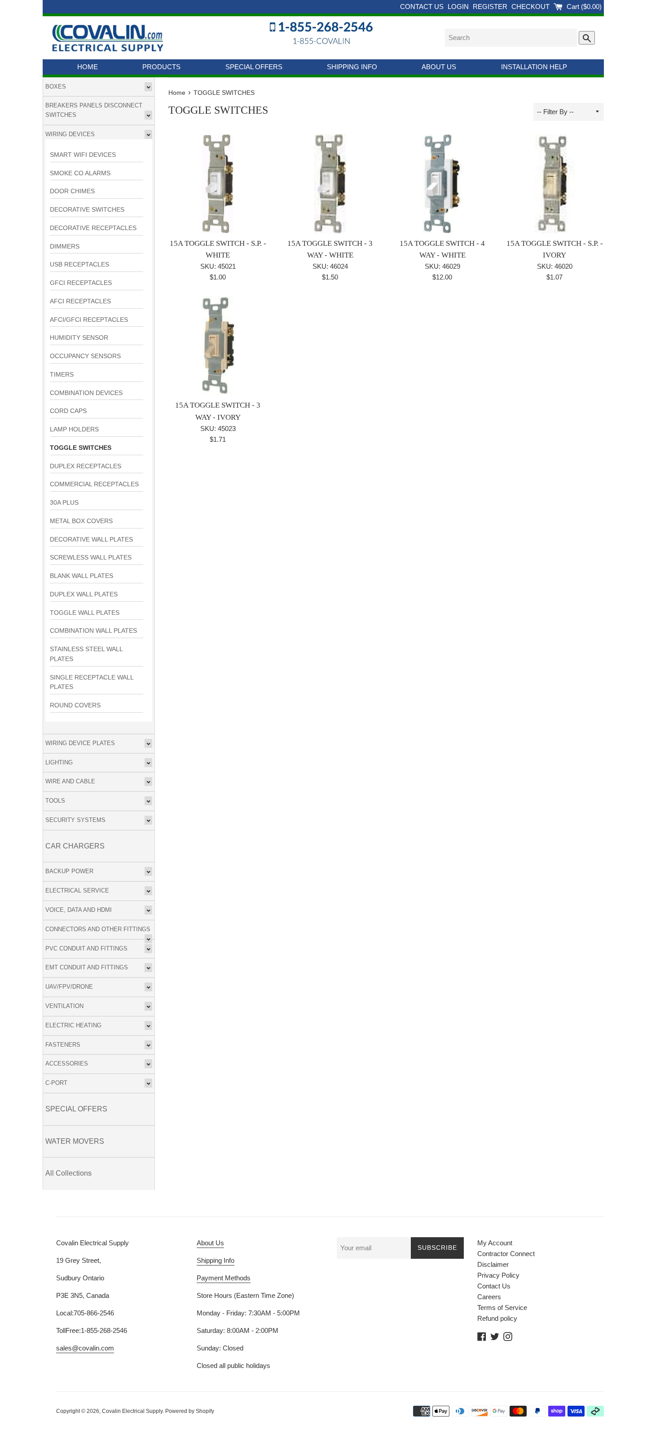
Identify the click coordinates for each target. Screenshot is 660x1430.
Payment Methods (224, 1278)
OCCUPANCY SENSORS (85, 356)
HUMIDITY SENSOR (79, 337)
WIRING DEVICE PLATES (80, 743)
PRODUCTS (161, 67)
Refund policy (497, 1318)
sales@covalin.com (85, 1348)
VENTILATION (64, 1006)
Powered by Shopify (189, 1411)
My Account (494, 1243)
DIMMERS (64, 246)
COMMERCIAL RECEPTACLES (94, 484)
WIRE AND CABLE (70, 781)
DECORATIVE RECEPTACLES (93, 228)
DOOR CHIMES (72, 191)
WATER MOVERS (74, 1141)
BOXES (55, 86)
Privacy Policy (498, 1275)
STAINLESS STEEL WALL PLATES (86, 654)
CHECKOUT (531, 6)
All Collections (68, 1173)
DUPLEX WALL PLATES (84, 594)
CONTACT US (422, 6)
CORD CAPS (68, 411)
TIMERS (62, 374)
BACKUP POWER (69, 871)
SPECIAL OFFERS (253, 67)
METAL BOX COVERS (81, 521)
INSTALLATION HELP (534, 67)
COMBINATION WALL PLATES (93, 630)
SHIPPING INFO (352, 67)
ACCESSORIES (66, 1063)
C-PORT (56, 1082)
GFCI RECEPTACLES (81, 283)
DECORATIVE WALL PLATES (91, 539)
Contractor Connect (506, 1253)
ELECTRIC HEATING (73, 1025)
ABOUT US (439, 67)
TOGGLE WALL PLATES (84, 612)
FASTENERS (62, 1044)
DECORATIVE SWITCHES (87, 209)
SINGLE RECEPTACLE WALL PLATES (91, 682)
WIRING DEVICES (70, 134)
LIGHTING (59, 762)
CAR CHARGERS (75, 846)
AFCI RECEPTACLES (80, 301)
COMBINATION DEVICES (86, 393)
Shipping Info (215, 1260)
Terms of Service (502, 1307)
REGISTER (491, 6)
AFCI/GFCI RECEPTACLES (89, 319)
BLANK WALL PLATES (81, 576)
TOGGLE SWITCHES (80, 447)
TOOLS (55, 800)
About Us (210, 1243)
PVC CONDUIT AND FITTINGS (86, 948)
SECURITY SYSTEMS (75, 820)
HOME (87, 67)
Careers (489, 1297)
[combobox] (511, 38)
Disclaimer (493, 1264)
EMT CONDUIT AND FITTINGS (86, 967)
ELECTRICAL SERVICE (77, 890)
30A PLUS (64, 502)
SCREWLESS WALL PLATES (91, 557)
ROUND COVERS (75, 705)
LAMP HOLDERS (74, 429)
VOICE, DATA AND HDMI (78, 909)
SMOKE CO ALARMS (80, 173)
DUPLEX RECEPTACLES (85, 466)
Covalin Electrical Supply (132, 1411)
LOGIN (459, 6)
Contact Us (493, 1286)
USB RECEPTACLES (79, 264)
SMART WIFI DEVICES (83, 154)
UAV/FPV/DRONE (69, 986)
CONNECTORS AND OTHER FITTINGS (97, 929)
